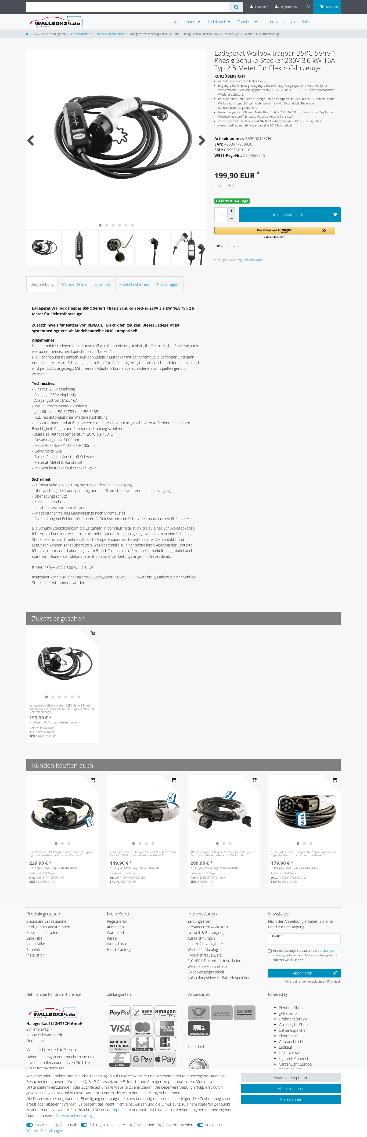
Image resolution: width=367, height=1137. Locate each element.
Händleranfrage (119, 949)
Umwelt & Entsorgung (206, 932)
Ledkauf (285, 1047)
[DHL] (221, 1012)
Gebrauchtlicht (291, 1041)
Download (103, 284)
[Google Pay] (142, 1059)
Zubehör (245, 21)
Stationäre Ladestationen (47, 921)
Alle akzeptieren (291, 1088)
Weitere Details (74, 284)
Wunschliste (229, 246)
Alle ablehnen (291, 1099)
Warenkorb (116, 932)
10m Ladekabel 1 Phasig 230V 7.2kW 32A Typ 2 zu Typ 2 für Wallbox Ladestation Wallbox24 (304, 853)
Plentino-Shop (291, 1007)
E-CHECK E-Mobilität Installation (214, 960)
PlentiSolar (288, 1035)
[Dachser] (244, 1012)
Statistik (70, 1124)
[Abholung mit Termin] (199, 1028)
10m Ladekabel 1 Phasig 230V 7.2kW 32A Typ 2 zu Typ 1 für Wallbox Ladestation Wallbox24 (223, 853)
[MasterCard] (142, 1028)
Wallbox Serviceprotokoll (208, 966)
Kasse (112, 938)
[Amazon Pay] (165, 1012)
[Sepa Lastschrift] (142, 1012)
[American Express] (165, 1028)
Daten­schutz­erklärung (74, 1115)
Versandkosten (253, 260)
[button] (274, 233)
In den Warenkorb (288, 214)
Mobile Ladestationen (109, 34)
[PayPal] (119, 1012)
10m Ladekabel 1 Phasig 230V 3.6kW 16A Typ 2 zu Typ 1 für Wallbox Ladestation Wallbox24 (62, 853)
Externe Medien (179, 1124)
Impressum (121, 1109)
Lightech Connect (293, 1058)
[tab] (41, 284)
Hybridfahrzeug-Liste (205, 955)
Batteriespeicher (293, 1030)
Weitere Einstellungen (44, 1130)
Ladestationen (183, 21)
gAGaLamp (288, 1013)
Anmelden (115, 926)
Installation (35, 955)
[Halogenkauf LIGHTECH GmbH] (53, 1012)
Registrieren (117, 921)
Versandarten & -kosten (208, 926)
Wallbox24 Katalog (203, 949)
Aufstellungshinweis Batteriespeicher (219, 977)
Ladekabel (217, 21)
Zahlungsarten (199, 921)
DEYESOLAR (289, 1052)
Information (274, 21)
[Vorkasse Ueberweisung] (119, 1059)
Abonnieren (302, 973)
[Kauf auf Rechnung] (119, 1044)
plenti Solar (300, 21)
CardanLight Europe (295, 1064)
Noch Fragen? (168, 284)
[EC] (165, 1044)
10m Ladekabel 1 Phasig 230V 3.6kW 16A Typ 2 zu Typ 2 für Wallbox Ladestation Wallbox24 (143, 853)
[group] (62, 664)
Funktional (213, 1124)
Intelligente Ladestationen (48, 926)
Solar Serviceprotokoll (206, 972)
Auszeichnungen (201, 938)
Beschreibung (41, 284)
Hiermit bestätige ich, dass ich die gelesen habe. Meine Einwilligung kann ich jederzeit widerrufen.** (306, 955)
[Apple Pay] (165, 1059)
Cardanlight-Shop (293, 1024)
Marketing (145, 1124)
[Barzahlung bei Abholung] (142, 1044)
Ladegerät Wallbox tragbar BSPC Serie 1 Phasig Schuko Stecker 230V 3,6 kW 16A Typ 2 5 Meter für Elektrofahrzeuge (62, 709)
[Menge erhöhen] (231, 211)
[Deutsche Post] (199, 1012)
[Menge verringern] (231, 218)
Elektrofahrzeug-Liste (205, 943)
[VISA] (119, 1028)
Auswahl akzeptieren (291, 1077)
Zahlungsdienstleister (107, 1124)
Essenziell (43, 1124)
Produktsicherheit (134, 284)
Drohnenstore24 (293, 1019)
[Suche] (236, 7)
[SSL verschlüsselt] (198, 1067)
